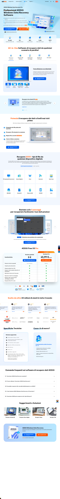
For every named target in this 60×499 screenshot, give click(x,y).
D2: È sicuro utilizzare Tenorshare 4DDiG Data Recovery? (17, 382)
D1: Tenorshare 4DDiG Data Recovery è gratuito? (16, 377)
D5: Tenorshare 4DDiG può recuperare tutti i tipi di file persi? (18, 397)
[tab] (11, 57)
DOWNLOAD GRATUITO (30, 261)
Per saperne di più (53, 323)
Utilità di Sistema (19, 1)
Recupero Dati (11, 1)
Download (46, 1)
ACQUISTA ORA (24, 28)
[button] (54, 103)
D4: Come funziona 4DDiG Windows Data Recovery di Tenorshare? (19, 392)
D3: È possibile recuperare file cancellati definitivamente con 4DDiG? (20, 387)
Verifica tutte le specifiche (12, 359)
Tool (25, 1)
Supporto (31, 1)
